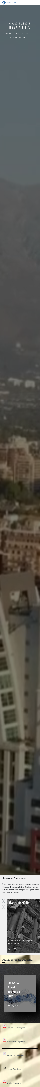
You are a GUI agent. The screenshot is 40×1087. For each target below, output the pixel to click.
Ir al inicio (3, 907)
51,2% (12, 949)
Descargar (11, 1005)
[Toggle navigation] (35, 3)
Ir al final (3, 901)
